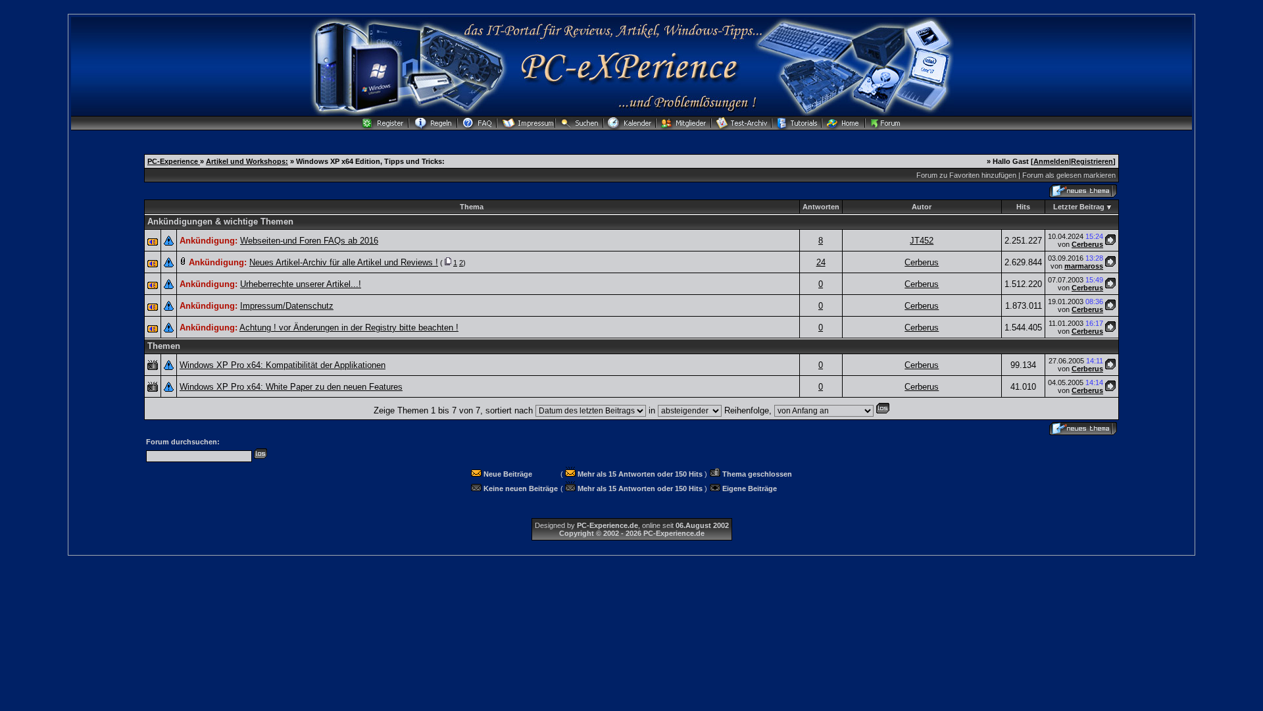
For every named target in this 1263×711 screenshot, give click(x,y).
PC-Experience (173, 161)
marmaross (1083, 266)
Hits (1023, 207)
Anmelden (1051, 161)
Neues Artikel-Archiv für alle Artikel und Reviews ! (343, 262)
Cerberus (1087, 244)
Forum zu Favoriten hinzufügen (966, 175)
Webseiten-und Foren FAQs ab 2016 (309, 241)
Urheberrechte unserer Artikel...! (300, 284)
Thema (471, 207)
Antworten (821, 207)
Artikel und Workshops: (247, 161)
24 (821, 262)
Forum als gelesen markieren (1069, 175)
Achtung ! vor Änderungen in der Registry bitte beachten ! (348, 327)
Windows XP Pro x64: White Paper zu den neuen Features (291, 387)
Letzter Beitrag (1078, 207)
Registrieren (1092, 161)
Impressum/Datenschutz (287, 306)
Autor (921, 207)
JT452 (921, 241)
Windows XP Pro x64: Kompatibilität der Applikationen (282, 365)
